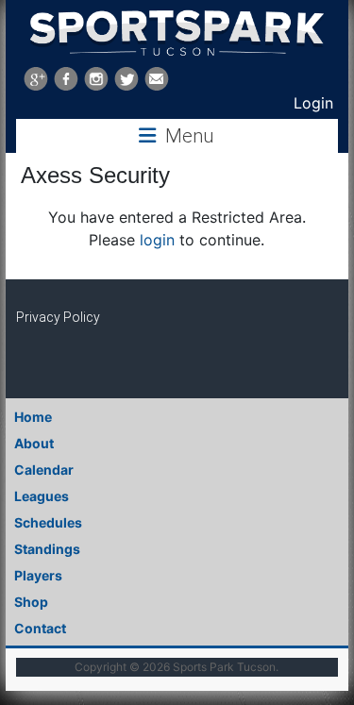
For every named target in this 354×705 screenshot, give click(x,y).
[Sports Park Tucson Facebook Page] (66, 79)
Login (313, 102)
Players (38, 575)
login (157, 239)
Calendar (44, 470)
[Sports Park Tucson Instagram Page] (96, 79)
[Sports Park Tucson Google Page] (36, 79)
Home (33, 417)
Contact (40, 628)
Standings (47, 549)
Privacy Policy (58, 317)
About (34, 443)
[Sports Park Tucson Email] (156, 79)
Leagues (41, 496)
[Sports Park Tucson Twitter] (126, 79)
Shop (31, 602)
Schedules (48, 522)
